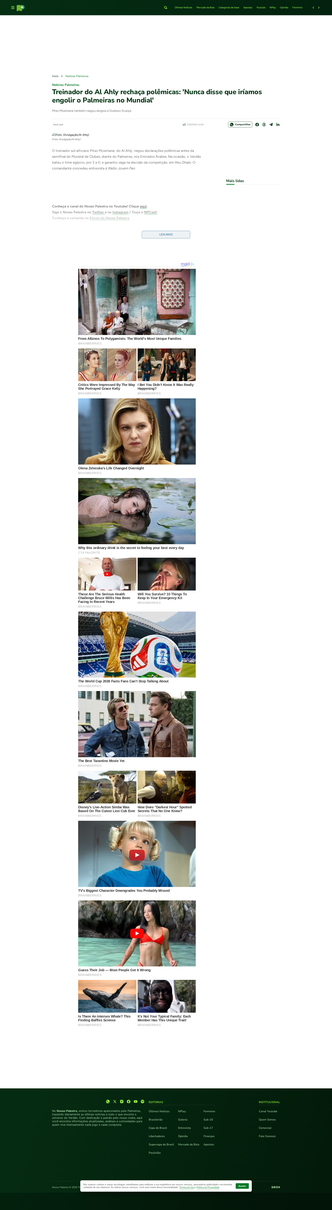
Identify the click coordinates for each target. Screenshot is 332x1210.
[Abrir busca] (166, 8)
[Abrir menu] (13, 7)
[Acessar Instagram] (122, 1101)
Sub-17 (208, 1128)
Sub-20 (208, 1120)
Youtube (260, 7)
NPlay (273, 7)
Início (55, 76)
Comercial (265, 1128)
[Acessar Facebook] (129, 1101)
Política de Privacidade (207, 1187)
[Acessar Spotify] (142, 1101)
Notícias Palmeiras (77, 76)
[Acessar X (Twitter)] (115, 1101)
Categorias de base (229, 7)
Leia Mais (166, 234)
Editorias (156, 1102)
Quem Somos (267, 1120)
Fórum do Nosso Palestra (109, 218)
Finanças (209, 1136)
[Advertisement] (166, 45)
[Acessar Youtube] (135, 1101)
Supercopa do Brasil (161, 1144)
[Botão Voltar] (313, 8)
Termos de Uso (187, 1187)
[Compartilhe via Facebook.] (257, 124)
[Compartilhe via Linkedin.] (278, 124)
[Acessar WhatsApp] (108, 1101)
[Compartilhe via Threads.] (264, 124)
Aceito (242, 1186)
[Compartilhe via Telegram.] (271, 124)
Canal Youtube (268, 1111)
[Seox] (275, 1187)
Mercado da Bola (205, 7)
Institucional (269, 1102)
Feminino (297, 7)
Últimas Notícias (183, 7)
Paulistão (155, 1153)
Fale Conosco (267, 1136)
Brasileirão (156, 1120)
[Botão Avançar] (319, 8)
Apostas (247, 7)
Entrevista (184, 1128)
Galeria (182, 1120)
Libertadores (157, 1136)
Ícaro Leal (58, 124)
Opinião (284, 7)
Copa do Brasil (158, 1128)
